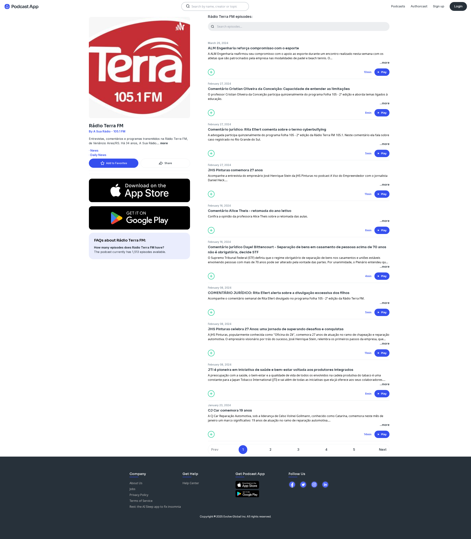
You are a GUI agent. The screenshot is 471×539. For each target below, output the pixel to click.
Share (168, 163)
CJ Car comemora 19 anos (230, 410)
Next (383, 449)
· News (93, 150)
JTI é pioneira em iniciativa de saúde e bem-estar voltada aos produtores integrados (280, 370)
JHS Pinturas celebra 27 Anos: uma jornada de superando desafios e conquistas (275, 329)
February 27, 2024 (219, 83)
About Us (136, 483)
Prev (214, 449)
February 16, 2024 (219, 205)
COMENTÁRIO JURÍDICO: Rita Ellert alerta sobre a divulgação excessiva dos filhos (278, 293)
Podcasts (398, 6)
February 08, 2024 (219, 287)
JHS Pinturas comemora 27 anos (235, 170)
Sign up (438, 6)
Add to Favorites (116, 163)
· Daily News (97, 155)
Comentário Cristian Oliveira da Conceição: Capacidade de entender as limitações (279, 89)
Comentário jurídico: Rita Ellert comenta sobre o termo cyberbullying (267, 129)
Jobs (132, 489)
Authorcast (419, 6)
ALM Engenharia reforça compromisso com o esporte (253, 48)
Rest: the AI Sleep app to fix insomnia (155, 507)
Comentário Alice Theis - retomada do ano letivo (249, 211)
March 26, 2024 (218, 43)
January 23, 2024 (219, 405)
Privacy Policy (139, 495)
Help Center (191, 483)
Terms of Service (141, 501)
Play (384, 72)
